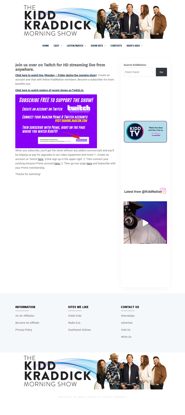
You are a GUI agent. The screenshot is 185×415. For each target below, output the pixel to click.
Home (45, 45)
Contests (116, 45)
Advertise (127, 322)
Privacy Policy (23, 329)
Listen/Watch (75, 45)
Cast (56, 45)
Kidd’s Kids (133, 45)
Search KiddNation (135, 65)
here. (57, 163)
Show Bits (97, 45)
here (40, 159)
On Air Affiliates (24, 315)
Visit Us (125, 329)
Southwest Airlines (79, 329)
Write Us (126, 336)
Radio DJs (74, 322)
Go (161, 72)
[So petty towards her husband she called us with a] (145, 223)
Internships (127, 315)
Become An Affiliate (27, 322)
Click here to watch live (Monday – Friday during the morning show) (56, 75)
